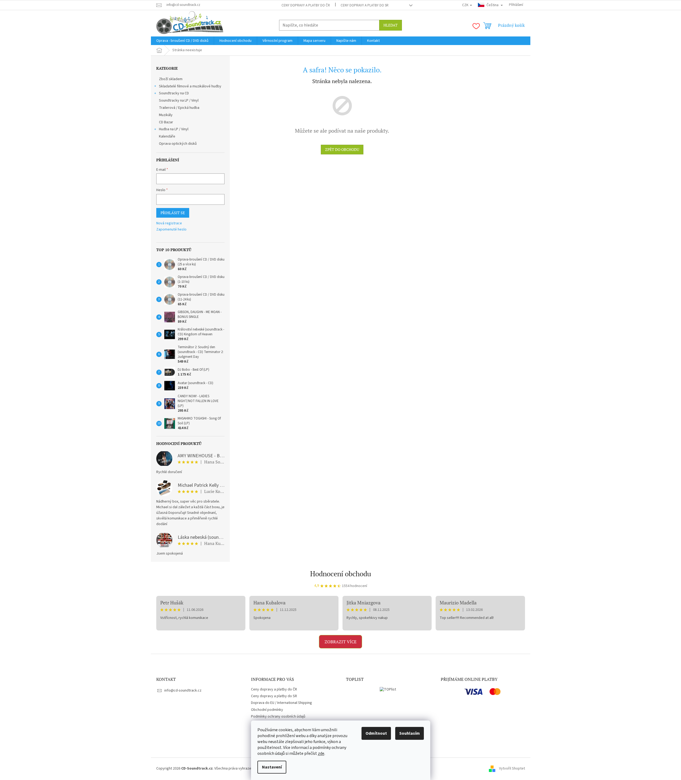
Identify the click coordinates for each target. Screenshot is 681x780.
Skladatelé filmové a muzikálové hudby (190, 86)
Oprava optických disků (178, 143)
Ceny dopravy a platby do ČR (305, 5)
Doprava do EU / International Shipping (281, 702)
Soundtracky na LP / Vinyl (179, 100)
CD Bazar (166, 122)
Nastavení (272, 767)
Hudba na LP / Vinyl (173, 129)
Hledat (390, 25)
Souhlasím (409, 733)
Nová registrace (169, 223)
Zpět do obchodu (342, 149)
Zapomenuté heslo (171, 229)
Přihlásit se (173, 212)
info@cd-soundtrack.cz (182, 690)
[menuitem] (182, 40)
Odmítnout (376, 733)
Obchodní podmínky (267, 709)
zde (321, 753)
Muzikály (166, 115)
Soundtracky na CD (174, 93)
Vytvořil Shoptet (512, 768)
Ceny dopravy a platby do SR (365, 5)
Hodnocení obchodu (340, 573)
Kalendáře (167, 136)
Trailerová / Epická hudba (179, 107)
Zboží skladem (170, 79)
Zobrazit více (340, 642)
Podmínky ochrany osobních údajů (278, 716)
